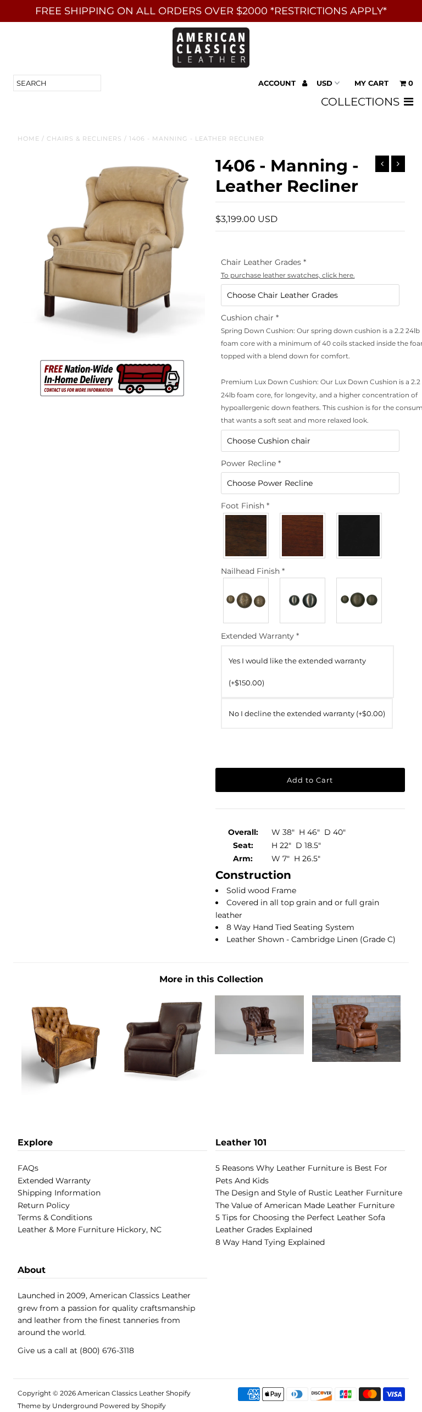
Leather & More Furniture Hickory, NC (90, 1229)
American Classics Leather (120, 1393)
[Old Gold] (246, 600)
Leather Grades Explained (263, 1229)
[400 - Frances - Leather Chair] (65, 1092)
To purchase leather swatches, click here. (288, 275)
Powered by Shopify (132, 1406)
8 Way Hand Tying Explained (270, 1242)
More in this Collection (211, 979)
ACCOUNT (278, 83)
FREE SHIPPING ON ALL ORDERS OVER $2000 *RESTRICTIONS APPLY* (211, 11)
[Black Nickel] (303, 600)
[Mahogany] (303, 535)
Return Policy (44, 1205)
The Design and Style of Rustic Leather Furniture (308, 1193)
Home (29, 138)
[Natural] (359, 600)
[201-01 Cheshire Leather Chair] (259, 1051)
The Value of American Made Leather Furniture (305, 1205)
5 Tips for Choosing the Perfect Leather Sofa (300, 1217)
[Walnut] (246, 535)
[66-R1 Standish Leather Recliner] (356, 1059)
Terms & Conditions (55, 1217)
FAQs (28, 1168)
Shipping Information (59, 1193)
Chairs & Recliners (84, 138)
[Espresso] (359, 535)
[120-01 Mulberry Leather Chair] (162, 1080)
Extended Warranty (54, 1181)
